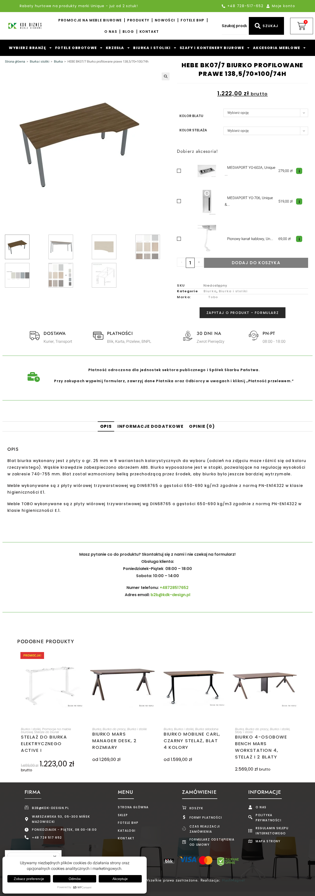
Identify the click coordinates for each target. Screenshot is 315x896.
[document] (157, 448)
